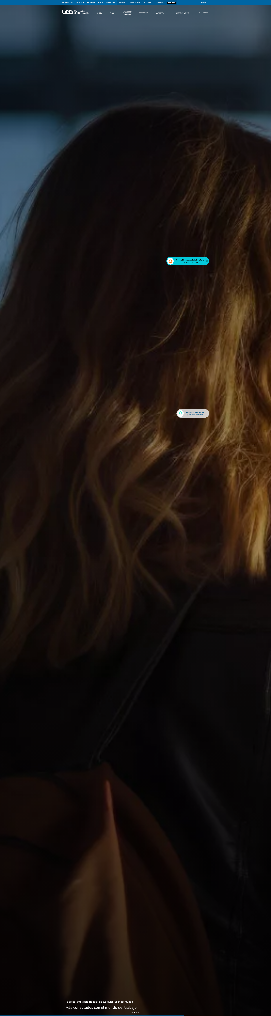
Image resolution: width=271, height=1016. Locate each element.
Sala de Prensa (110, 3)
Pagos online (159, 2)
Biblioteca (122, 2)
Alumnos (79, 3)
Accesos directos (134, 2)
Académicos (91, 3)
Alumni (100, 3)
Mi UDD (148, 2)
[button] (8, 508)
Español (204, 2)
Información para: (67, 2)
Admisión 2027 (74, 996)
